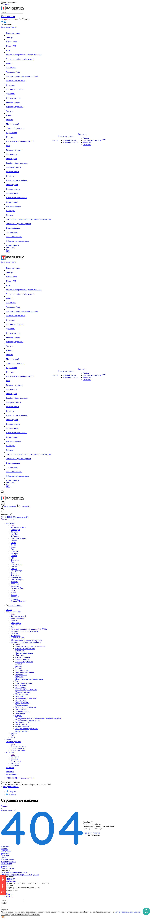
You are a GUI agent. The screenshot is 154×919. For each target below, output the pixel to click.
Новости (4, 849)
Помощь (4, 857)
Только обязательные (20, 914)
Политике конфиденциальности (128, 912)
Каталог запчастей (18, 616)
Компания (15, 757)
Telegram (12, 791)
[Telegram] (2, 22)
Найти (4, 903)
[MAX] (5, 22)
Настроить (6, 914)
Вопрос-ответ (6, 866)
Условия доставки (8, 862)
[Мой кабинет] (2, 492)
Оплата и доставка (18, 746)
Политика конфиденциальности (14, 872)
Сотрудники (6, 851)
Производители (7, 868)
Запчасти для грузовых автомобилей (30, 646)
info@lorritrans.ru (11, 787)
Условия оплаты (7, 859)
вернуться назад (93, 835)
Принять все (34, 914)
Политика (5, 855)
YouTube (12, 794)
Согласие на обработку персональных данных (20, 875)
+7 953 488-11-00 (8, 17)
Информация (6, 864)
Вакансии (5, 853)
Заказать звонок (7, 519)
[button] (3, 885)
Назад (13, 525)
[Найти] (2, 15)
